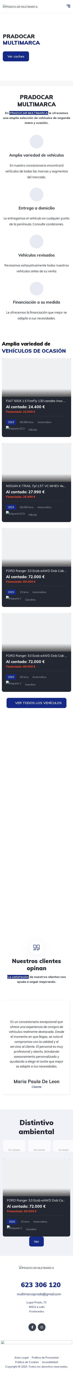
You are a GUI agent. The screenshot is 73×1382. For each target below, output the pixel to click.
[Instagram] (41, 1327)
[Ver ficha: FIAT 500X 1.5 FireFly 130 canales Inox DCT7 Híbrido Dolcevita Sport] (36, 397)
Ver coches (15, 56)
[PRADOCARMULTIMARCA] (36, 47)
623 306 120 (40, 1285)
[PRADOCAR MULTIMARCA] (20, 6)
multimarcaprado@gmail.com (38, 1294)
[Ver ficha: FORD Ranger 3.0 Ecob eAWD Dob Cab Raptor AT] (36, 567)
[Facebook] (32, 1327)
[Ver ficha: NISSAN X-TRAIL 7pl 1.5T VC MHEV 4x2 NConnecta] (36, 482)
